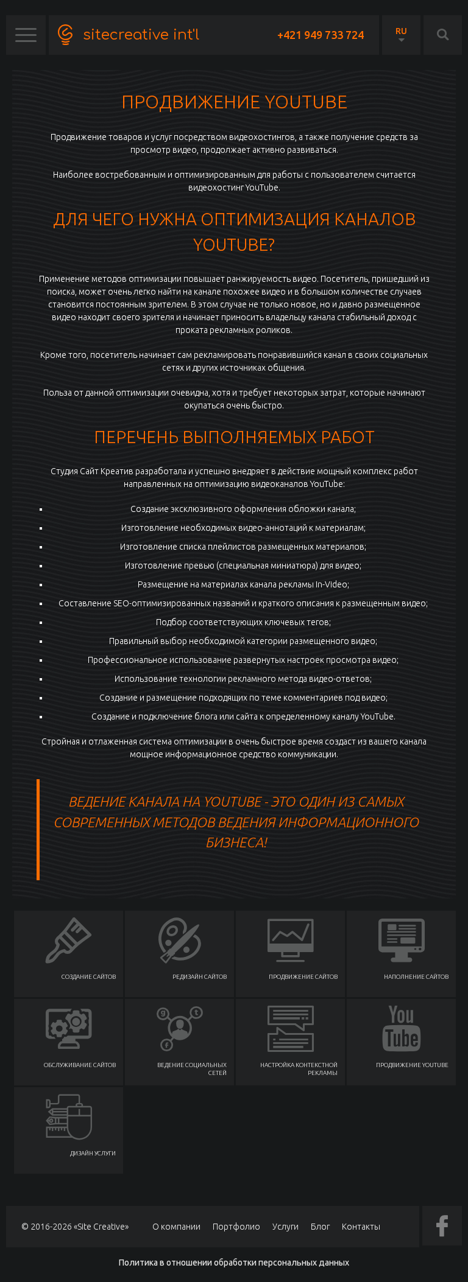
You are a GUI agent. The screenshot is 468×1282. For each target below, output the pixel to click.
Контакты (361, 1226)
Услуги (285, 1226)
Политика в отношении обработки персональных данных (234, 1262)
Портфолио (236, 1226)
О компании (176, 1226)
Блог (320, 1226)
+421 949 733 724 (320, 34)
